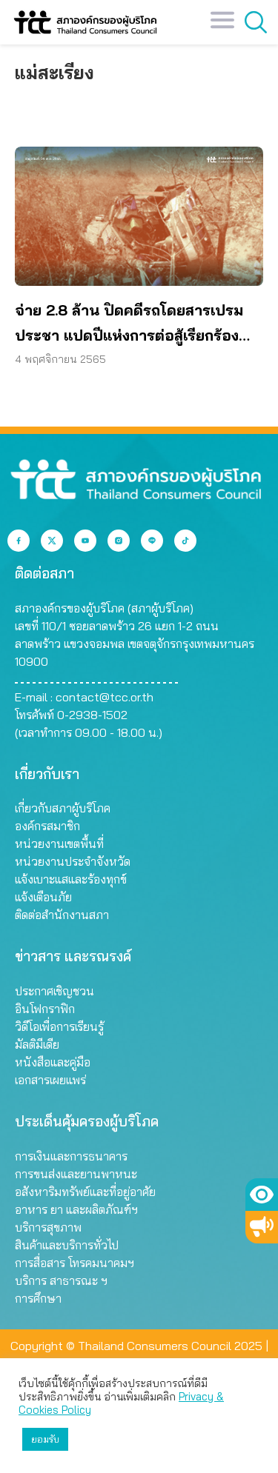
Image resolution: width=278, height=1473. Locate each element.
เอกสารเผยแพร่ (50, 1079)
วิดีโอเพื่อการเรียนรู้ (59, 1026)
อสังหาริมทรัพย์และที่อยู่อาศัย (85, 1191)
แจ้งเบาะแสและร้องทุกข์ (71, 879)
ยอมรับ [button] (45, 1439)
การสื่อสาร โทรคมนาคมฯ (74, 1262)
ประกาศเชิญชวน (54, 990)
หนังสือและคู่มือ (52, 1062)
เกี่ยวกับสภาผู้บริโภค (62, 808)
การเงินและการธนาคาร (71, 1156)
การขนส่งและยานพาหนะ (76, 1173)
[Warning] (261, 1227)
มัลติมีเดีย (37, 1044)
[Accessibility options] (261, 1194)
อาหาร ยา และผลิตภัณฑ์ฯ (76, 1209)
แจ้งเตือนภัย (43, 896)
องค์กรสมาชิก (47, 825)
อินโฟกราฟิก (45, 1008)
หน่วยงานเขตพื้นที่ (59, 843)
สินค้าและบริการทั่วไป (67, 1244)
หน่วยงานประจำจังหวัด (72, 861)
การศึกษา (38, 1298)
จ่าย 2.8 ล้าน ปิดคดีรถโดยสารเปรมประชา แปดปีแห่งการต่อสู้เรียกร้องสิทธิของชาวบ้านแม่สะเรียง (129, 324)
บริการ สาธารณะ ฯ (61, 1280)
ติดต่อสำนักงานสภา (62, 914)
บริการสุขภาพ (48, 1227)
